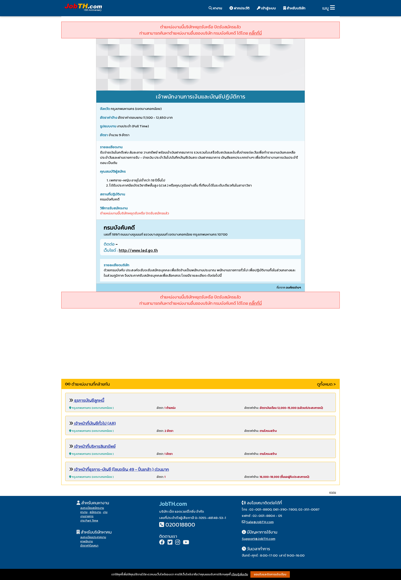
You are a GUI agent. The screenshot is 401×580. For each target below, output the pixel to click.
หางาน (217, 8)
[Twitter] (170, 543)
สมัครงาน (95, 512)
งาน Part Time (89, 520)
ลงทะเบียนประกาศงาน (93, 537)
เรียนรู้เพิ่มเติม (239, 574)
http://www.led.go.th (138, 250)
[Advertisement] (200, 346)
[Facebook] (162, 543)
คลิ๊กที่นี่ (255, 33)
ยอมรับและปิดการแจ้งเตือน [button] (270, 574)
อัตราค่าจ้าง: (283, 408)
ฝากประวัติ (241, 8)
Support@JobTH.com (258, 538)
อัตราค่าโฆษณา (89, 546)
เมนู (325, 8)
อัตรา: (166, 408)
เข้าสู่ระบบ (268, 8)
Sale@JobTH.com (260, 521)
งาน (105, 512)
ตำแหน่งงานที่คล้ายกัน (90, 384)
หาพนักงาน (86, 541)
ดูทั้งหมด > (326, 384)
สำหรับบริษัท (295, 8)
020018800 (180, 525)
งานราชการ (87, 516)
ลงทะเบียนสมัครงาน (92, 508)
